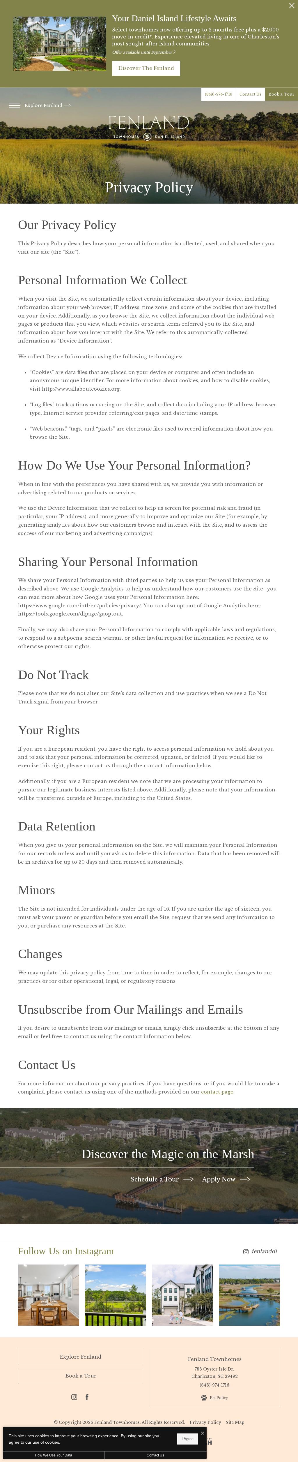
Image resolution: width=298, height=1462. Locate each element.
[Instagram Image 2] (115, 1295)
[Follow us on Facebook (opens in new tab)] (87, 1398)
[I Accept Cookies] (202, 1433)
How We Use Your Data (53, 1455)
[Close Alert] (292, 7)
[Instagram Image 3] (182, 1295)
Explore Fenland (44, 105)
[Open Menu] (14, 105)
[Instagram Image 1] (48, 1295)
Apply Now (219, 1179)
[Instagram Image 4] (249, 1295)
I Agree (188, 1439)
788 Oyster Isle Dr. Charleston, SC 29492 (214, 1372)
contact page (217, 1092)
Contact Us (155, 1455)
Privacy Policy (205, 1422)
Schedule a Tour (155, 1179)
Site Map (235, 1422)
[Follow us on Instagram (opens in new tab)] (74, 1398)
